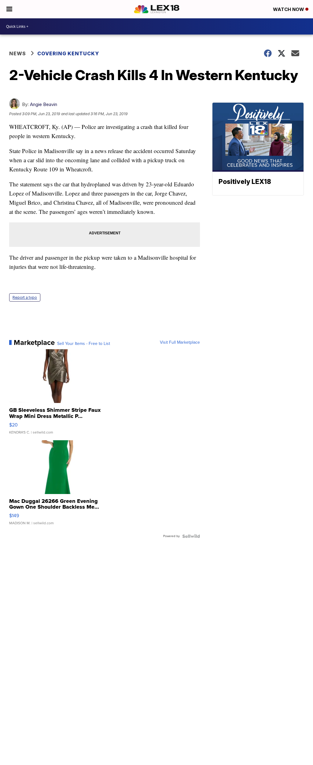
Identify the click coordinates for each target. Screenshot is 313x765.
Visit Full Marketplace (180, 342)
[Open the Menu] (9, 9)
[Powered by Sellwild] (191, 536)
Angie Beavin (43, 104)
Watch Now (289, 9)
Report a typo (25, 297)
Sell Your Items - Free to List (83, 344)
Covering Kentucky (68, 53)
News (17, 53)
